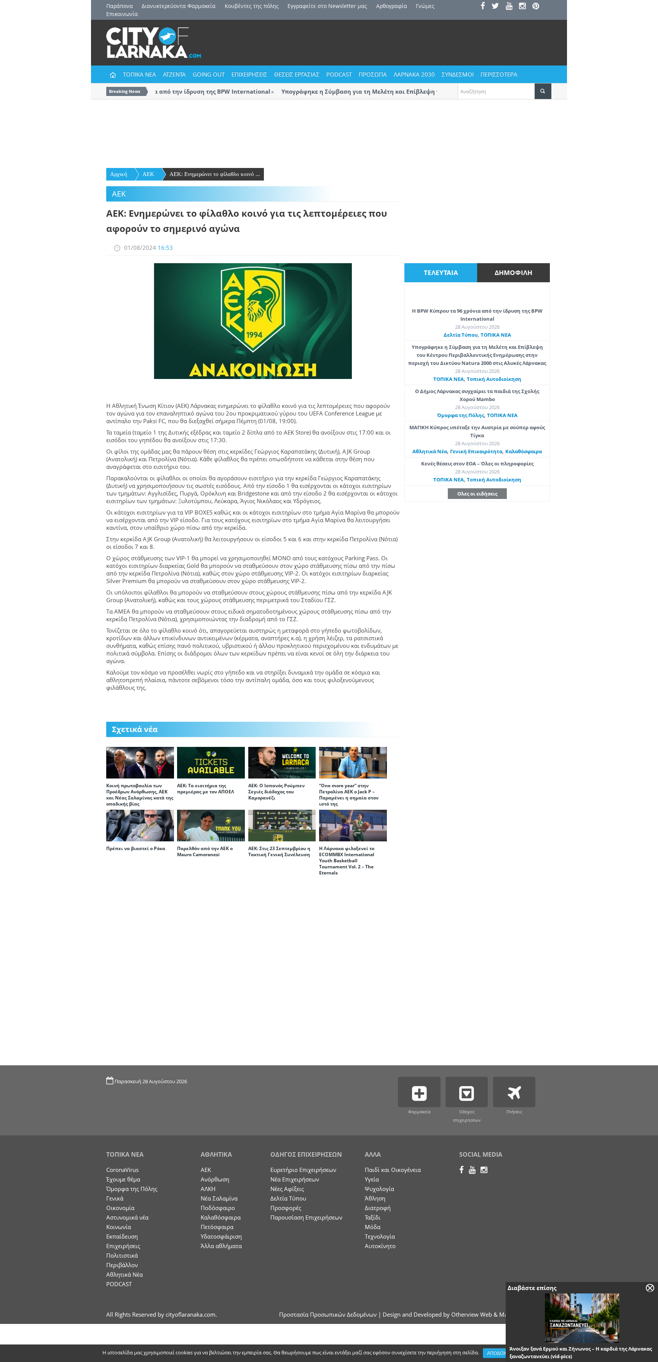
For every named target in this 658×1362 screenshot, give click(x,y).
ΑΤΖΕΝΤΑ (174, 74)
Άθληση (375, 1198)
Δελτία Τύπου (461, 334)
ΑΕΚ (148, 174)
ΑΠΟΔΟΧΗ (498, 1353)
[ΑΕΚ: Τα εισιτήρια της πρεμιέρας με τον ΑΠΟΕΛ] (211, 762)
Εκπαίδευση (122, 1236)
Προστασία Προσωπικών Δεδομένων (328, 1314)
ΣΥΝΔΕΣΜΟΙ (458, 74)
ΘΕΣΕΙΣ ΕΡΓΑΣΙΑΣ (296, 74)
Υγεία (372, 1179)
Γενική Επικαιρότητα (476, 451)
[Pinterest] (538, 6)
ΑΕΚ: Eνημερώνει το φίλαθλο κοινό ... (214, 174)
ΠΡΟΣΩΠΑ (373, 74)
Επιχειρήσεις (123, 1246)
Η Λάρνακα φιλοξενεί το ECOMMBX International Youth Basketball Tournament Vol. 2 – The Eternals (346, 860)
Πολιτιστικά (122, 1255)
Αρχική (118, 174)
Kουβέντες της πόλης (252, 6)
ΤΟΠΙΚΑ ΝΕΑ (139, 74)
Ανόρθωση (215, 1179)
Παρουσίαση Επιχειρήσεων (306, 1217)
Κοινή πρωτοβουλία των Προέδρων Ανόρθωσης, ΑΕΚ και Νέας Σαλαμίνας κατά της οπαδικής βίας (139, 794)
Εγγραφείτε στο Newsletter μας (327, 6)
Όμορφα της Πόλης (460, 415)
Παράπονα (119, 6)
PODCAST (339, 74)
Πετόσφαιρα (217, 1227)
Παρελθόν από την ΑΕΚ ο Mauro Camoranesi (205, 851)
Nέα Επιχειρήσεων (294, 1179)
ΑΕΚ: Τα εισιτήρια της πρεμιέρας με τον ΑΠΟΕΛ (205, 788)
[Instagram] (525, 6)
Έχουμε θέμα (123, 1179)
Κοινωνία (118, 1227)
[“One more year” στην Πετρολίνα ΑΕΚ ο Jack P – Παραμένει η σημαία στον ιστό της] (353, 762)
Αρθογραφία (391, 6)
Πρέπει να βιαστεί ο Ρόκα (135, 848)
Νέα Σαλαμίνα (219, 1198)
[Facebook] (485, 6)
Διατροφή (378, 1208)
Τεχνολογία (380, 1236)
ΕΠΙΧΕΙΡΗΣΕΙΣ (249, 74)
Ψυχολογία (379, 1189)
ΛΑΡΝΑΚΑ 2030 (414, 74)
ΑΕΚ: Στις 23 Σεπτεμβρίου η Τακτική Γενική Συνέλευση (279, 851)
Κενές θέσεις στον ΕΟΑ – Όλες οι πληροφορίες (477, 463)
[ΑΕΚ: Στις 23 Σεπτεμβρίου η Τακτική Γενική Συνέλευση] (282, 825)
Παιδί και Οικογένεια (393, 1169)
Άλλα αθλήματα (221, 1246)
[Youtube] (511, 6)
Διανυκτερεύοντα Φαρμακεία (179, 6)
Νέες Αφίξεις (287, 1189)
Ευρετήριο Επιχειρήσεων (303, 1169)
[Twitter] (498, 6)
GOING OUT (209, 74)
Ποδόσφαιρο (218, 1208)
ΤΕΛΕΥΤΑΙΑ (441, 272)
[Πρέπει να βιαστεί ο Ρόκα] (140, 825)
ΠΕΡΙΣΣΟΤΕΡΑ (499, 74)
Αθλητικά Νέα (429, 451)
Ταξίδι (372, 1217)
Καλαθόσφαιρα (523, 451)
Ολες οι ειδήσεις (477, 493)
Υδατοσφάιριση (221, 1236)
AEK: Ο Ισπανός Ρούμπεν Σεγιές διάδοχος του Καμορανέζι (276, 791)
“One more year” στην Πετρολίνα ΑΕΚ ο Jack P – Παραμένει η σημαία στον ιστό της (349, 794)
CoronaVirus (122, 1169)
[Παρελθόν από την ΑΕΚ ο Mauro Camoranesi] (211, 825)
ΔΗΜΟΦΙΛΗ (513, 272)
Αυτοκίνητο (380, 1246)
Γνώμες (425, 6)
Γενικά (114, 1198)
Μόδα (372, 1227)
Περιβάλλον (122, 1265)
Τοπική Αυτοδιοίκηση (494, 379)
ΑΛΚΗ (208, 1189)
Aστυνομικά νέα (127, 1217)
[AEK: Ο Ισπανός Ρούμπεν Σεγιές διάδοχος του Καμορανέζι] (282, 762)
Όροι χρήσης (537, 1353)
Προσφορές (285, 1208)
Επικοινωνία (122, 14)
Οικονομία (120, 1208)
